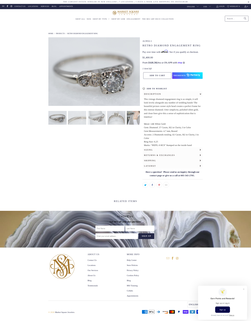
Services (45, 6)
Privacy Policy (133, 270)
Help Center (132, 260)
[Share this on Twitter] (145, 185)
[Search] (245, 19)
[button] (101, 19)
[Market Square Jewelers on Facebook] (7, 6)
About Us (91, 275)
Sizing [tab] (148, 150)
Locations (33, 6)
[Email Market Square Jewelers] (3, 6)
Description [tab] (152, 94)
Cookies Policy (133, 275)
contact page (156, 175)
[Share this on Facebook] (152, 185)
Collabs (130, 291)
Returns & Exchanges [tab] (159, 155)
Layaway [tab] (150, 166)
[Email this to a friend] (166, 185)
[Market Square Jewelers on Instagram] (11, 6)
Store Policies (132, 265)
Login (222, 6)
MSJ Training (132, 286)
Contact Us (19, 6)
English (191, 7)
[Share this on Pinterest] (159, 185)
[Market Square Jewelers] (125, 13)
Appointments (66, 6)
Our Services (93, 270)
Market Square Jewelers (64, 312)
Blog (54, 6)
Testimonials (93, 286)
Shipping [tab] (150, 161)
